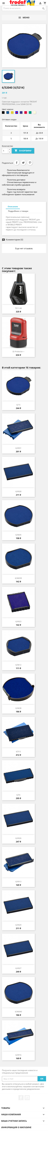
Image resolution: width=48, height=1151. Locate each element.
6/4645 (18, 535)
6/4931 (18, 448)
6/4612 (18, 665)
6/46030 (18, 578)
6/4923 (18, 621)
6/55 (18, 795)
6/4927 (18, 968)
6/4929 (18, 925)
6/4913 (18, 881)
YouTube (27, 1097)
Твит (23, 162)
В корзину (22, 150)
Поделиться (16, 162)
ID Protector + (18, 351)
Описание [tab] (13, 206)
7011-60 (18, 308)
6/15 (18, 405)
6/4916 (18, 1055)
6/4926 (18, 838)
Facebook (21, 1097)
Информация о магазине (16, 1127)
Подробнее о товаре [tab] (18, 211)
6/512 (18, 751)
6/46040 (18, 1011)
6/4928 (18, 491)
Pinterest (30, 162)
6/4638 (18, 708)
